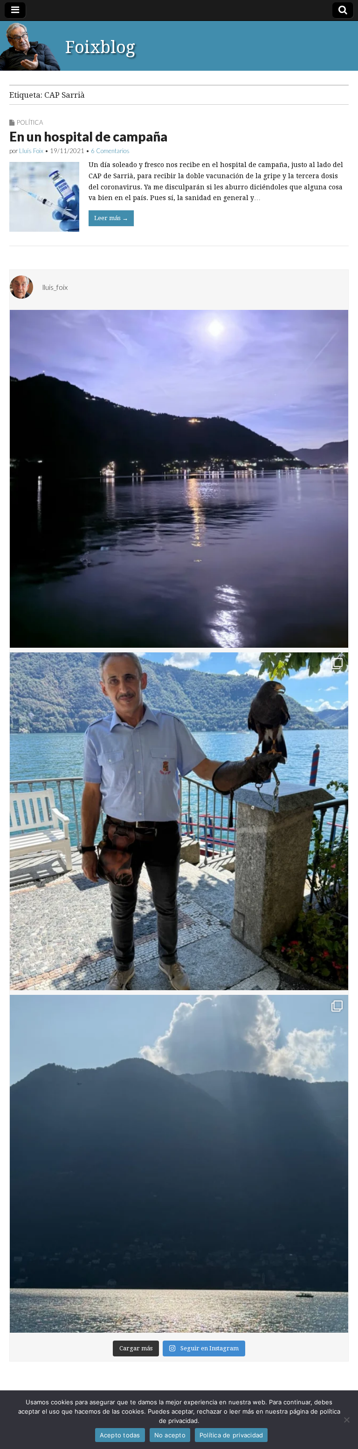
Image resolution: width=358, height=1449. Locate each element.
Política (30, 122)
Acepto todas (120, 1435)
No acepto (170, 1435)
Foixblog (100, 47)
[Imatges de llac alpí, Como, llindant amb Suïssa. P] (179, 1164)
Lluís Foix (31, 150)
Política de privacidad (231, 1435)
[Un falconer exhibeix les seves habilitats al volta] (179, 821)
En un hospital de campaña (88, 136)
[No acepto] (346, 1419)
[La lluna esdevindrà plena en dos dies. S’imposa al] (179, 479)
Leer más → (111, 218)
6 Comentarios (110, 150)
